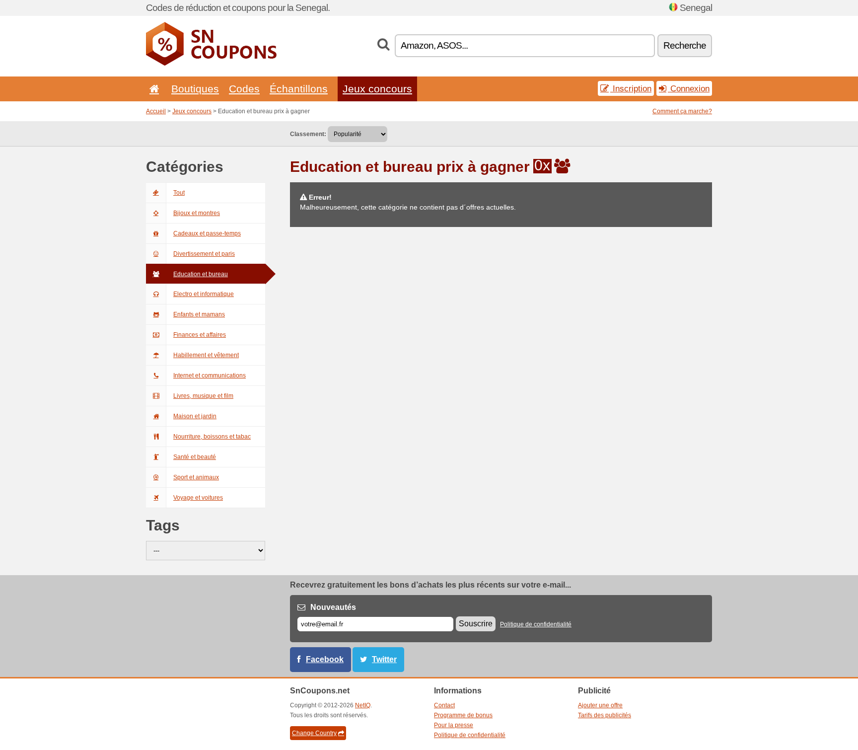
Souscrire (476, 623)
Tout (179, 192)
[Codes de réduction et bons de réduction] (211, 63)
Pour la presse (453, 725)
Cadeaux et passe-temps (207, 233)
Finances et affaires (199, 334)
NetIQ (362, 705)
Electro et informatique (203, 294)
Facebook (325, 659)
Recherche (684, 45)
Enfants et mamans (199, 314)
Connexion (689, 88)
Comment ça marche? (682, 111)
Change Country (314, 733)
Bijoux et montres (196, 213)
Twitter (384, 659)
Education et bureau (200, 274)
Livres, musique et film (203, 395)
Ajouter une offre (600, 705)
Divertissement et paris (204, 253)
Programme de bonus (463, 715)
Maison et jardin (194, 416)
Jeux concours (377, 88)
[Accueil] (152, 88)
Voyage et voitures (198, 497)
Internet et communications (209, 375)
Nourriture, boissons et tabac (212, 436)
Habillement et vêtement (206, 355)
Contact (444, 705)
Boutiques (195, 88)
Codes (244, 88)
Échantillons (299, 88)
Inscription (630, 88)
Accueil (156, 111)
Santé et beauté (194, 456)
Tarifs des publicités (604, 715)
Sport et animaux (196, 477)
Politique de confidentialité (536, 624)
